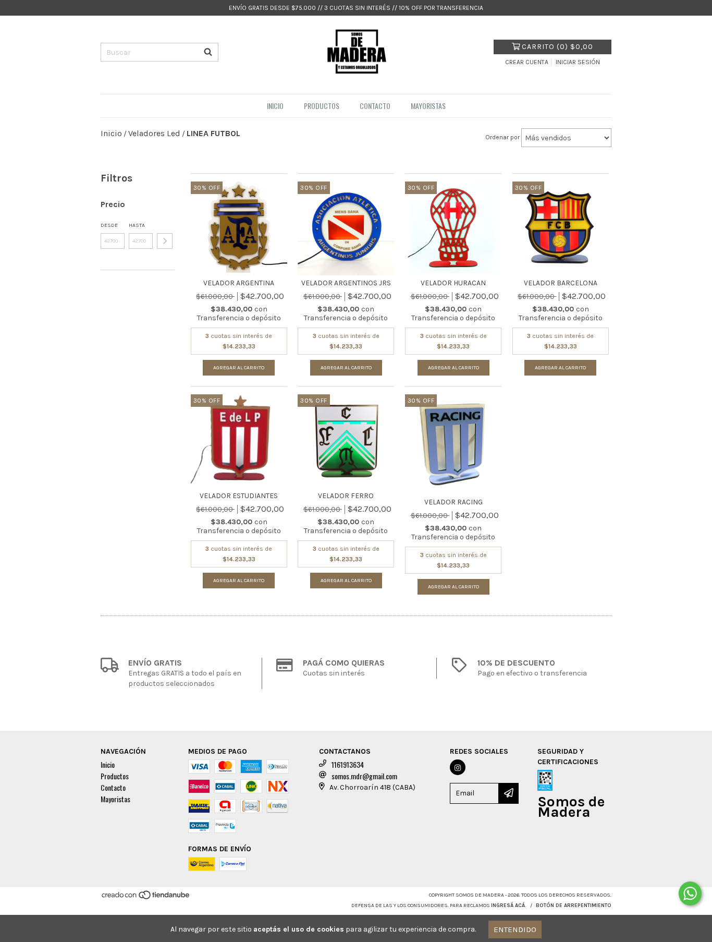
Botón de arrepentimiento (573, 905)
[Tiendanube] (146, 898)
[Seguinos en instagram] (457, 767)
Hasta (137, 225)
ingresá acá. (508, 905)
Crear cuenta (526, 62)
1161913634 (348, 764)
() (557, 46)
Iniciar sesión (578, 62)
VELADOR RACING (453, 502)
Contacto (375, 105)
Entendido (515, 929)
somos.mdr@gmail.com (364, 775)
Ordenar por (502, 137)
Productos (321, 105)
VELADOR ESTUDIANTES (239, 495)
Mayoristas (428, 105)
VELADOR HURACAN (453, 283)
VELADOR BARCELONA (560, 283)
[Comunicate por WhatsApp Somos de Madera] (690, 893)
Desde (109, 225)
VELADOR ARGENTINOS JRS (346, 283)
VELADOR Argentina (238, 283)
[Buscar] (208, 52)
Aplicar (165, 241)
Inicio (275, 105)
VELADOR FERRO (346, 495)
